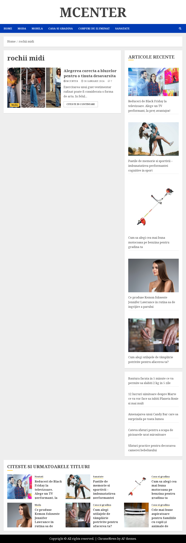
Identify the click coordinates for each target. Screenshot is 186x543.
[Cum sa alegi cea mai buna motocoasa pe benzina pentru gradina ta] (136, 486)
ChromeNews (107, 539)
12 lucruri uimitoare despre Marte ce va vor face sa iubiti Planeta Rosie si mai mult (153, 398)
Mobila (37, 28)
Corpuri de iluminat (94, 28)
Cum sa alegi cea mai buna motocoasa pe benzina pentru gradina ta (148, 242)
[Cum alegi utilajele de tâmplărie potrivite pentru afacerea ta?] (78, 515)
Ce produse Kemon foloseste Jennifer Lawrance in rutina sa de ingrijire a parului (151, 302)
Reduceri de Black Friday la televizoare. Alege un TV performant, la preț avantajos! (149, 105)
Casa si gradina (60, 28)
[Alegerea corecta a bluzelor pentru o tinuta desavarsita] (34, 88)
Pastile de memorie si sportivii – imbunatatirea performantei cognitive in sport (150, 165)
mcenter (72, 81)
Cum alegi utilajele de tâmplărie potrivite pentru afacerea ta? (105, 518)
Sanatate (122, 28)
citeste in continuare (80, 104)
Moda (22, 28)
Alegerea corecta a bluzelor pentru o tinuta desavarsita (90, 73)
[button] (180, 28)
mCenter (93, 12)
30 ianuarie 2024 (94, 81)
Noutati (39, 476)
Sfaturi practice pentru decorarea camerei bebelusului (151, 448)
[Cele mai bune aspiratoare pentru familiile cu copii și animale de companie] (136, 515)
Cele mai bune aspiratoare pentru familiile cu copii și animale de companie (163, 520)
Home (8, 28)
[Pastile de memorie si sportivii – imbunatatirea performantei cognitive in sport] (78, 486)
